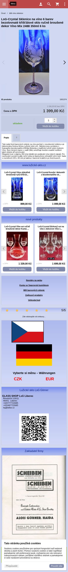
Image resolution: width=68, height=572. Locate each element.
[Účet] (41, 4)
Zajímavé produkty (34, 295)
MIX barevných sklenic (34, 290)
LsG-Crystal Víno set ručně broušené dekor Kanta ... (17, 227)
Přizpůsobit (11, 566)
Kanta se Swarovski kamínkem (34, 285)
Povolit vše (56, 566)
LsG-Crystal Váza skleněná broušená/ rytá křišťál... (17, 173)
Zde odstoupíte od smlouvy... (34, 317)
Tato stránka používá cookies (22, 543)
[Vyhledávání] (49, 4)
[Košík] (57, 4)
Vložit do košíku (50, 126)
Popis (6, 138)
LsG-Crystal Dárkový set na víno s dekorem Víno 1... (51, 227)
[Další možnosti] (64, 4)
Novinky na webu (34, 280)
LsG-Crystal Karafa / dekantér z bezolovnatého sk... (51, 173)
